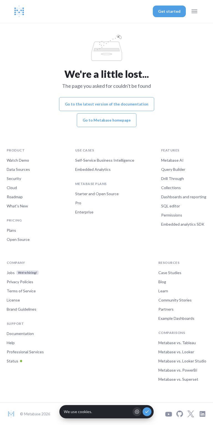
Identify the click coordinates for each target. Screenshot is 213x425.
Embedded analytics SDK (182, 224)
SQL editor (170, 206)
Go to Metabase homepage (107, 120)
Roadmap (15, 196)
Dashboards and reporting (183, 196)
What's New (17, 206)
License (13, 300)
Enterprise (84, 212)
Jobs (22, 272)
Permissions (171, 215)
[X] (190, 414)
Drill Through (172, 178)
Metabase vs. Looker (176, 351)
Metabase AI (172, 160)
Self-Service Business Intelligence (104, 160)
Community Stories (175, 300)
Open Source (18, 239)
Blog (162, 281)
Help (11, 342)
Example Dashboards (176, 318)
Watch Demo (18, 160)
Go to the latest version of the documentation (106, 104)
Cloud (12, 187)
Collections (171, 187)
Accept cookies (147, 411)
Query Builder (173, 169)
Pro (78, 202)
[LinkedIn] (202, 414)
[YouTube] (168, 414)
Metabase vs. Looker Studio (182, 361)
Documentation (20, 333)
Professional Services (25, 351)
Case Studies (169, 272)
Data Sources (18, 169)
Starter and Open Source (97, 193)
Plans (11, 230)
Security (14, 178)
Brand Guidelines (21, 309)
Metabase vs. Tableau (177, 342)
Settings (137, 411)
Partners (166, 309)
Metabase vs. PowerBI (177, 370)
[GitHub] (179, 414)
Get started (169, 11)
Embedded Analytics (93, 169)
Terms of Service (21, 291)
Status (12, 361)
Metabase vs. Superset (178, 379)
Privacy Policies (20, 281)
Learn (163, 291)
